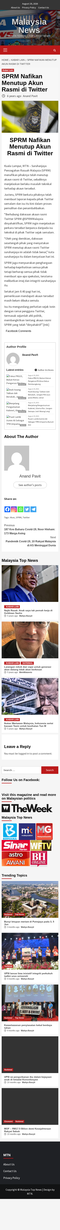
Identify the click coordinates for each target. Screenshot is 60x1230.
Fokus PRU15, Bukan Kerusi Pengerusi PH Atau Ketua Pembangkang (39, 381)
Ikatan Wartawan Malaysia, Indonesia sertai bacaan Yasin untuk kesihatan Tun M (28, 724)
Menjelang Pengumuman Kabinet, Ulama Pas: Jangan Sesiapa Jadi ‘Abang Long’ (40, 408)
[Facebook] (7, 507)
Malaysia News (29, 26)
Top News (19, 914)
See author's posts (30, 485)
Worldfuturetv (25, 672)
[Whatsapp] (20, 507)
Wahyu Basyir (25, 616)
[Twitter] (27, 507)
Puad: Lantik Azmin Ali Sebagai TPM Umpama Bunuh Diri (41, 422)
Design (47, 1189)
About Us (15, 7)
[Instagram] (14, 507)
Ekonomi (8, 1121)
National (28, 663)
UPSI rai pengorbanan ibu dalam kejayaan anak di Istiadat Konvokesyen (28, 1078)
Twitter (26, 517)
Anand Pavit (30, 96)
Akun (12, 517)
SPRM (19, 517)
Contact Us (43, 7)
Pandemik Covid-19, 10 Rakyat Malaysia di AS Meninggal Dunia (31, 541)
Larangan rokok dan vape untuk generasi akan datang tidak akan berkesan (27, 668)
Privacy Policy (29, 7)
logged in (23, 753)
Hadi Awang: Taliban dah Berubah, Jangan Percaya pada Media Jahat (39, 394)
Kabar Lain (8, 70)
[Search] (54, 50)
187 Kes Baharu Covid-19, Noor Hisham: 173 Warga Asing (29, 529)
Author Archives (45, 369)
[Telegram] (33, 507)
